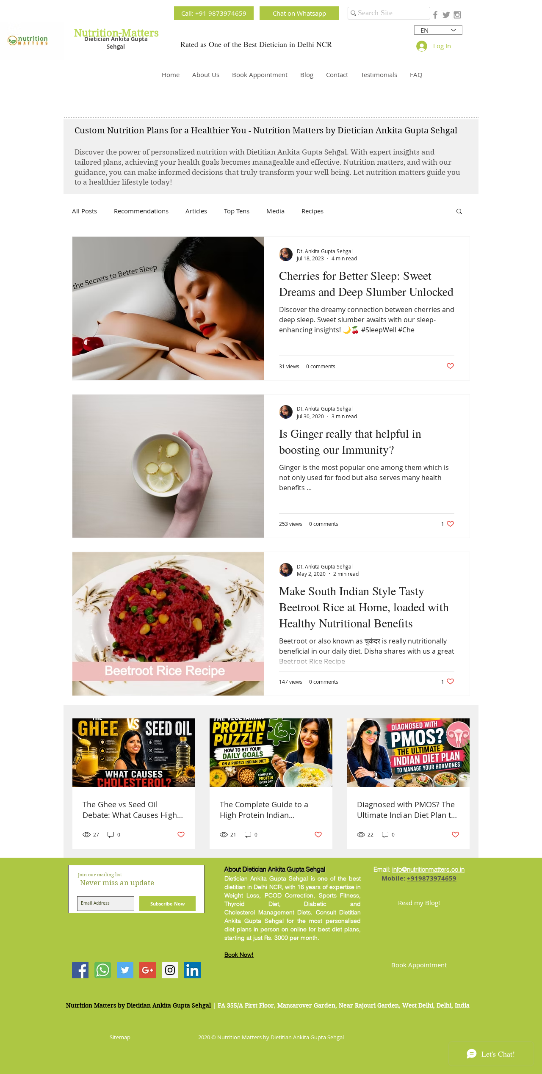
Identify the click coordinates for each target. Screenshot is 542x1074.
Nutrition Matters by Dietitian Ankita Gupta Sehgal (138, 1005)
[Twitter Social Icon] (125, 970)
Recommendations (141, 211)
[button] (459, 211)
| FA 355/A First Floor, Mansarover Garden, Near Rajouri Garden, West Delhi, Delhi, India (341, 1005)
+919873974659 (431, 878)
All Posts (84, 211)
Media (275, 211)
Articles (196, 211)
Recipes (312, 211)
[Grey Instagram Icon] (457, 15)
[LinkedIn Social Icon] (192, 970)
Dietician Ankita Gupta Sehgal (116, 42)
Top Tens (236, 211)
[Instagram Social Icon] (170, 970)
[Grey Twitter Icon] (446, 15)
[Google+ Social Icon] (147, 970)
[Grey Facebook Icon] (435, 15)
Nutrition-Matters (116, 33)
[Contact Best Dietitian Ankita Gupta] (102, 970)
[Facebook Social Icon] (80, 970)
